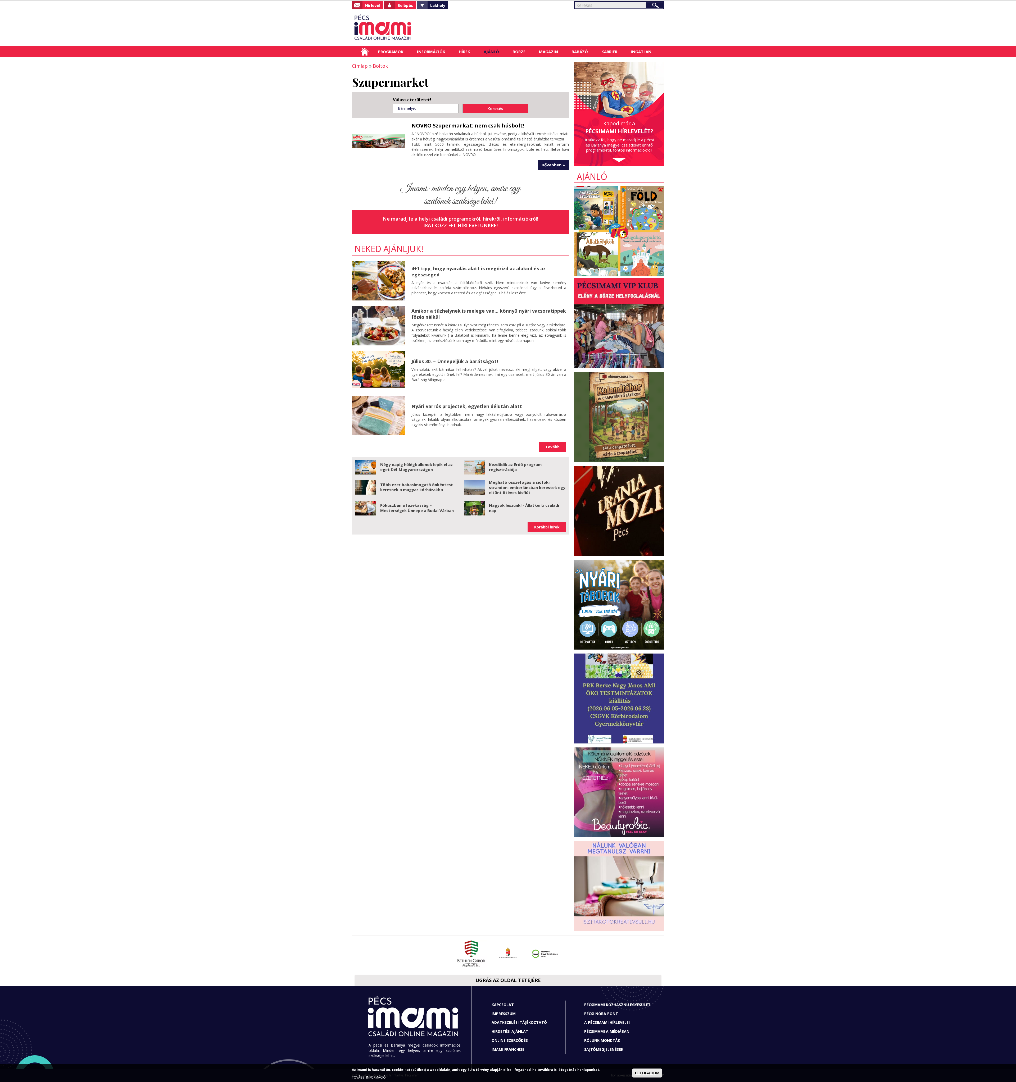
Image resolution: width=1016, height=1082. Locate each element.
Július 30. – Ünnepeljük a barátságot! (454, 361)
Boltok (380, 66)
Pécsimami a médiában (606, 1031)
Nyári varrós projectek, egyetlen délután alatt (466, 406)
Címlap (365, 51)
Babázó (580, 51)
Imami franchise (508, 1049)
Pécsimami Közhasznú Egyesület (617, 1004)
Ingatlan (641, 51)
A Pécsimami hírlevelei (607, 1022)
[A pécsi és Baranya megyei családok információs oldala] (400, 27)
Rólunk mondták (602, 1040)
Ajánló (491, 51)
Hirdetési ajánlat (510, 1031)
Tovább (552, 446)
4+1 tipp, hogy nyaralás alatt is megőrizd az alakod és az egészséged (478, 271)
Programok (390, 51)
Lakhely (437, 5)
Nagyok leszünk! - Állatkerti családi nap (524, 508)
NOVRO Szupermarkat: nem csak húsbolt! (467, 125)
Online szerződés (510, 1040)
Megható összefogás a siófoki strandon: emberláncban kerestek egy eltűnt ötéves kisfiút (527, 487)
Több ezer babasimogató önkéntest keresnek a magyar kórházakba (416, 487)
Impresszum (504, 1013)
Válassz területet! (412, 100)
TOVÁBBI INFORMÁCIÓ (369, 1077)
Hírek (464, 51)
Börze (518, 51)
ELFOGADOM (647, 1073)
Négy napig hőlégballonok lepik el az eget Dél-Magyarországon (416, 467)
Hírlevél (372, 5)
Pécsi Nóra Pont (601, 1013)
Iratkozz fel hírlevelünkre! (460, 225)
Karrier (609, 51)
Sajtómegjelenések (603, 1049)
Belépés (405, 5)
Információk (431, 51)
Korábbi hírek (547, 526)
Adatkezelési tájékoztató (519, 1022)
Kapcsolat (503, 1004)
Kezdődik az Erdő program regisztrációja (515, 467)
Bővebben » (553, 164)
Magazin (548, 51)
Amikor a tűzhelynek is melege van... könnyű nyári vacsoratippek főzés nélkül (488, 314)
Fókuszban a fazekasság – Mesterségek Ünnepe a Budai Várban (417, 508)
